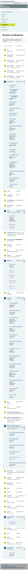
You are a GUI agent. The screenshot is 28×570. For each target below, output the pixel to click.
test (8, 533)
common (9, 195)
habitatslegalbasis (13, 355)
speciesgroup (13, 184)
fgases (9, 255)
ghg (8, 292)
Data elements (5, 19)
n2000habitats (13, 143)
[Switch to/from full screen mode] (19, 3)
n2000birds (13, 134)
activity (12, 216)
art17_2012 (10, 71)
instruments (13, 394)
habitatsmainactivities (13, 364)
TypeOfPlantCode (13, 451)
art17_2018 (10, 76)
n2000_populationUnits (13, 126)
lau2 (8, 492)
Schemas (4, 22)
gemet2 (9, 260)
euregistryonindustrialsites (11, 239)
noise (8, 511)
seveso (9, 528)
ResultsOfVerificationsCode (13, 445)
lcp (8, 501)
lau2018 (9, 495)
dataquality (13, 102)
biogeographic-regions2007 (13, 90)
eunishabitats (13, 113)
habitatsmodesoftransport (13, 380)
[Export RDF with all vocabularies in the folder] (24, 82)
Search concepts (19, 45)
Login (17, 3)
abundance (13, 85)
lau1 (8, 488)
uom (8, 537)
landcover (10, 483)
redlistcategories (13, 178)
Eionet (7, 9)
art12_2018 (10, 60)
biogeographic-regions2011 (13, 96)
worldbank (10, 547)
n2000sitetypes (13, 154)
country (13, 552)
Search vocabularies (8, 45)
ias (8, 401)
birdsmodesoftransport (13, 326)
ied (8, 407)
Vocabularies (5, 24)
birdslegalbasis (13, 303)
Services (4, 27)
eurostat (9, 244)
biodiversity (10, 81)
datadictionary (11, 200)
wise (8, 542)
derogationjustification (13, 341)
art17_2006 (10, 65)
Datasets (4, 14)
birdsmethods (13, 317)
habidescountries (13, 348)
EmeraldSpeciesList (13, 108)
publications (10, 517)
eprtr (8, 210)
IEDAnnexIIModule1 (11, 412)
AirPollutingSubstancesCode (13, 432)
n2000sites (13, 149)
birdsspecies (13, 334)
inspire (9, 477)
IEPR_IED (10, 471)
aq (8, 49)
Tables (3, 17)
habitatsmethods (13, 371)
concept (13, 264)
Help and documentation (7, 12)
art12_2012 (10, 55)
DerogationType (13, 438)
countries (13, 522)
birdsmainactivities (13, 310)
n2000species (13, 162)
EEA (8, 1)
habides (9, 298)
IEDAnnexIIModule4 (11, 425)
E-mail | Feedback (6, 565)
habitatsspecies (13, 388)
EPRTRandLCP (11, 232)
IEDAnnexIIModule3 (11, 417)
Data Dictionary (12, 9)
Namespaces (5, 29)
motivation (13, 119)
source (12, 275)
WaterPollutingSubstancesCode (13, 462)
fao (8, 250)
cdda (8, 191)
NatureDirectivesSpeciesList (13, 171)
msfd (8, 506)
